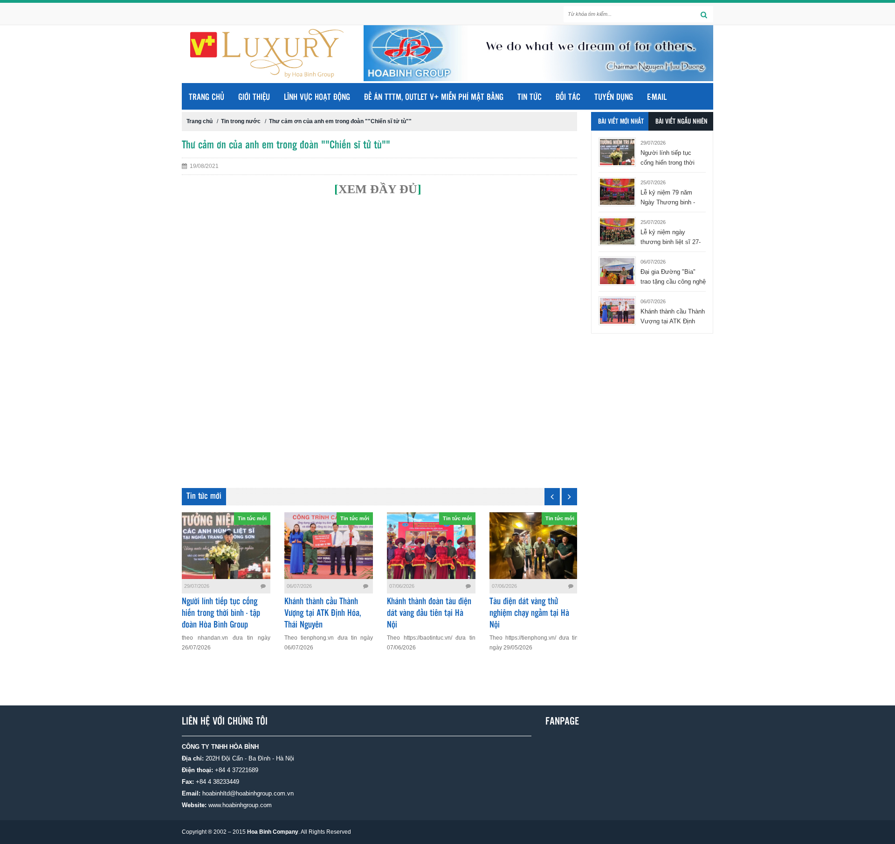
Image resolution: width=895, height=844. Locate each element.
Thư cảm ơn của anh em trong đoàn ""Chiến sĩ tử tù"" (340, 121)
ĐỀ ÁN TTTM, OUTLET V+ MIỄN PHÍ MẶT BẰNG (433, 97)
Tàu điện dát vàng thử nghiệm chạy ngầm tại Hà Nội (529, 613)
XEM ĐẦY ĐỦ (377, 189)
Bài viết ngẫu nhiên (681, 122)
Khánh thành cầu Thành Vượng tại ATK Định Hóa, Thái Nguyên (322, 613)
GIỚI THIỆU (254, 97)
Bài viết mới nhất (621, 122)
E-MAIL (657, 97)
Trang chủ (206, 97)
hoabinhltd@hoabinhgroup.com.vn (248, 793)
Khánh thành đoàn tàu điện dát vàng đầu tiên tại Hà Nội (429, 613)
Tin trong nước (241, 121)
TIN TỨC (529, 97)
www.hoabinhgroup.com (240, 805)
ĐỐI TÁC (568, 97)
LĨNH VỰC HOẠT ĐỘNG (317, 97)
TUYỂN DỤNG (613, 97)
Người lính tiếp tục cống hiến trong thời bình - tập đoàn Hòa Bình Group (221, 613)
